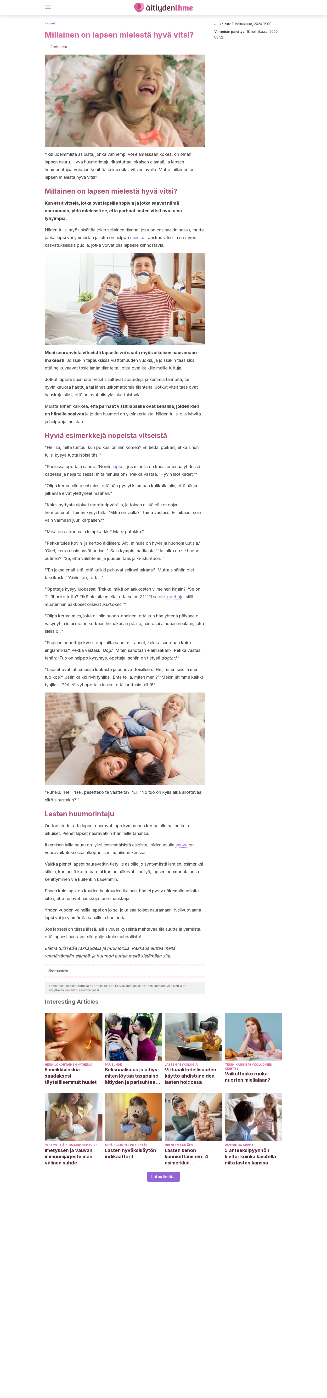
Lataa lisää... (163, 1176)
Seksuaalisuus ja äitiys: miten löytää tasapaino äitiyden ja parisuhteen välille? (132, 1076)
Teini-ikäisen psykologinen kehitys (248, 1066)
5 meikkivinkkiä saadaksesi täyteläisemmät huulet (71, 1076)
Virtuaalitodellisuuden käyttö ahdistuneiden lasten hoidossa (190, 1076)
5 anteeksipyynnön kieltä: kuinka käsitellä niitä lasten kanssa (250, 1156)
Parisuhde (113, 1064)
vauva (181, 844)
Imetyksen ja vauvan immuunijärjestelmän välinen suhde (68, 1156)
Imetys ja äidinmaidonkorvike (71, 1145)
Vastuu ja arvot (239, 1145)
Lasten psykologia (181, 1064)
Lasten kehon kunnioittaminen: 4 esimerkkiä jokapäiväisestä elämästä (186, 1156)
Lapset (50, 23)
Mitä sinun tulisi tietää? (126, 1145)
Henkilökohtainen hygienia (68, 1064)
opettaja (175, 596)
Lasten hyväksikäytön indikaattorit (130, 1153)
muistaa (138, 237)
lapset (119, 466)
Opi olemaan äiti (179, 1145)
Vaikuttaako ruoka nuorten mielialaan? (247, 1077)
